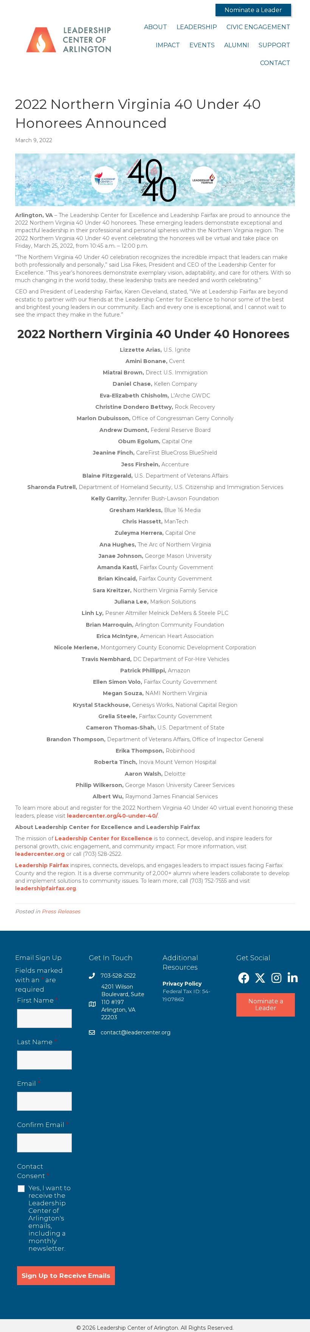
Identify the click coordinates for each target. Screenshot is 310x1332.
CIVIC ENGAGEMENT (258, 27)
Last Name (37, 1042)
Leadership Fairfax (42, 865)
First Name (37, 1000)
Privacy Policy (182, 983)
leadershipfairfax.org (45, 888)
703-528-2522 (118, 975)
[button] (253, 10)
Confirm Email (42, 1125)
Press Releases (61, 911)
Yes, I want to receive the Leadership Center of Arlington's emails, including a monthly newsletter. (49, 1218)
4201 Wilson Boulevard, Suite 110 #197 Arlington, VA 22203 (122, 1002)
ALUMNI (236, 45)
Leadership (197, 27)
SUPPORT (274, 45)
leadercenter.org (40, 854)
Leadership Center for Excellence (103, 838)
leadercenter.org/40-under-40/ (112, 815)
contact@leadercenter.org (135, 1032)
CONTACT (275, 63)
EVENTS (202, 45)
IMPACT (168, 45)
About (155, 27)
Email (28, 1083)
